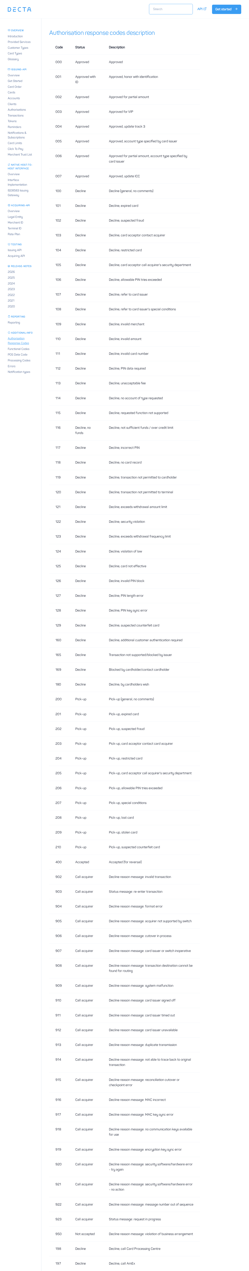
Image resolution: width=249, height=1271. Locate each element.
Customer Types (18, 48)
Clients (12, 104)
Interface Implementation (17, 182)
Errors (11, 366)
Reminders (14, 127)
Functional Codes (18, 349)
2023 (11, 289)
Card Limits (15, 143)
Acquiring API (16, 256)
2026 (11, 272)
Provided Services (19, 42)
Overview (14, 75)
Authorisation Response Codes (18, 341)
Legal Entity (15, 217)
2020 (11, 306)
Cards (11, 92)
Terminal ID (14, 228)
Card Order (15, 87)
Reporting (14, 322)
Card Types (15, 53)
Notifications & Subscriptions (17, 135)
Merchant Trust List (20, 154)
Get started (223, 9)
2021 (11, 300)
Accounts (14, 98)
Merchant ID (15, 222)
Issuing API (14, 250)
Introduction (15, 36)
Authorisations (17, 109)
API (200, 9)
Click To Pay (15, 149)
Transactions (16, 115)
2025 (11, 277)
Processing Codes (19, 360)
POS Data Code (17, 354)
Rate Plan (14, 234)
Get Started (15, 81)
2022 (11, 295)
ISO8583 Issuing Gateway (18, 193)
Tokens (12, 121)
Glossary (13, 59)
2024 (11, 283)
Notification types (19, 372)
